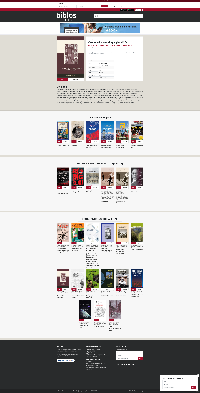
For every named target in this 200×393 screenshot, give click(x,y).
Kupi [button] (62, 79)
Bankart (67, 356)
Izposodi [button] (75, 79)
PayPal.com (60, 356)
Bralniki (68, 9)
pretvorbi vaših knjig (92, 365)
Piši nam (89, 9)
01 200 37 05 (92, 351)
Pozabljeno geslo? (113, 6)
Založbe (64, 9)
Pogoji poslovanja (138, 391)
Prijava (140, 358)
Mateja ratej (93, 45)
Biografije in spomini (93, 39)
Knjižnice (59, 9)
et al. (130, 45)
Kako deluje (84, 9)
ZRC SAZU (101, 61)
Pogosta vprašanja (75, 9)
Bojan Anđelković (107, 45)
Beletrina (75, 391)
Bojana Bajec (121, 45)
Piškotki (131, 391)
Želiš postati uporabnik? (125, 6)
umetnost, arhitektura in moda (106, 39)
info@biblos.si (92, 353)
